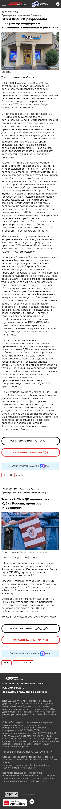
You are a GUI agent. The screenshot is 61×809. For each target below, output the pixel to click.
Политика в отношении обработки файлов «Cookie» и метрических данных (25, 766)
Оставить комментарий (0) (30, 452)
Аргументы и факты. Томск (34, 552)
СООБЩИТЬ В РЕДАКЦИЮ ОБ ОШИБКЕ (24, 692)
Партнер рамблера (28, 794)
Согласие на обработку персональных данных (27, 757)
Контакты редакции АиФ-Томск (22, 683)
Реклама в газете (13, 687)
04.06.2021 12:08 (9, 12)
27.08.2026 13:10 (9, 489)
